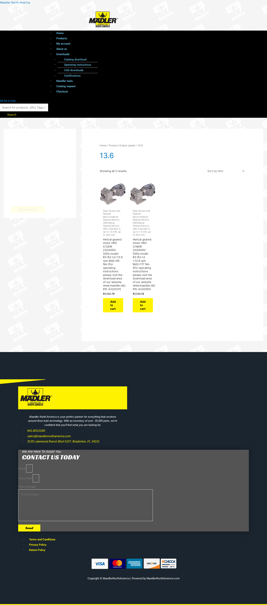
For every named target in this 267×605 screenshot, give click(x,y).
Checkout (62, 91)
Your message (27, 486)
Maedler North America (15, 2)
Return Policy (37, 550)
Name (22, 468)
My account (63, 43)
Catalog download (75, 59)
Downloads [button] (63, 54)
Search (11, 114)
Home (60, 33)
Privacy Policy (37, 544)
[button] (140, 54)
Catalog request (66, 86)
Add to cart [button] (113, 305)
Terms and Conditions (42, 539)
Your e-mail (25, 478)
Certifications (72, 75)
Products (61, 38)
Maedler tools (64, 81)
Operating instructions (77, 64)
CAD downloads (74, 70)
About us (61, 49)
